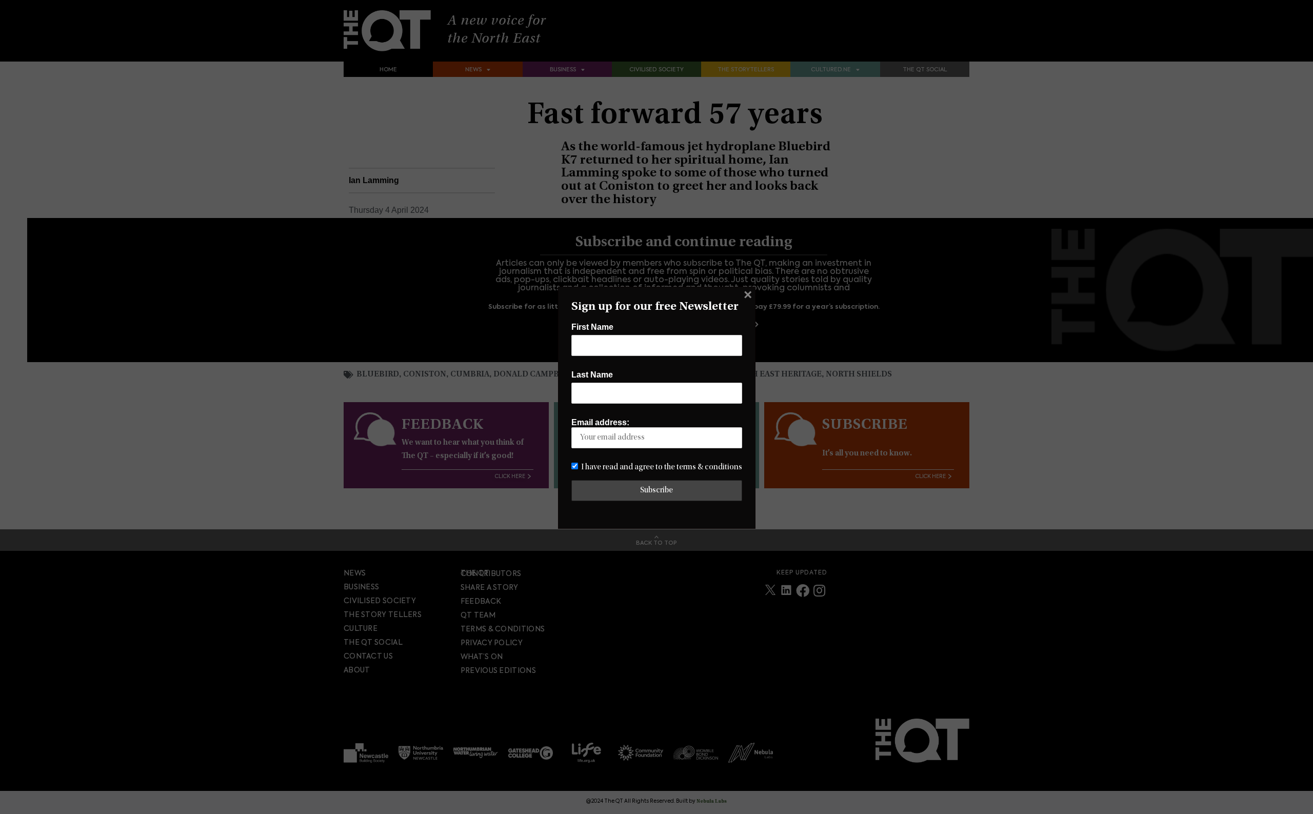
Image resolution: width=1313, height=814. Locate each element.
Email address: (600, 422)
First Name (592, 327)
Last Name (592, 374)
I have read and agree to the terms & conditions (661, 467)
